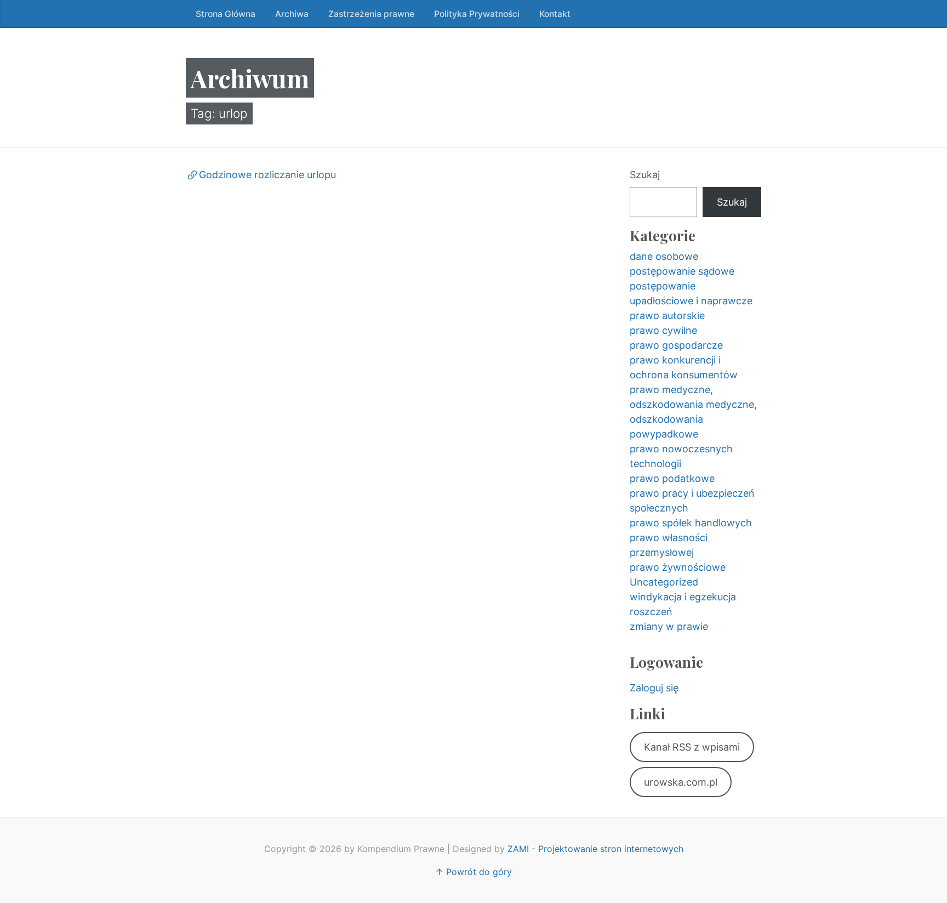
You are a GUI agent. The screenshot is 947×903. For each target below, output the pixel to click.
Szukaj (645, 174)
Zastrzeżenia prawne (371, 14)
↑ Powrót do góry (473, 871)
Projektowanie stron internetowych (610, 848)
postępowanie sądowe (682, 271)
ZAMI (518, 848)
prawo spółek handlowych (691, 523)
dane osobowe (664, 256)
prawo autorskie (667, 315)
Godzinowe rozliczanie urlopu (267, 174)
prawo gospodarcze (676, 345)
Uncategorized (664, 582)
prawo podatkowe (672, 478)
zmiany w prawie (669, 626)
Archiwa (292, 14)
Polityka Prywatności (477, 14)
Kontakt (555, 14)
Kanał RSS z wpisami (692, 747)
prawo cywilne (663, 330)
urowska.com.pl (680, 782)
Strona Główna (225, 14)
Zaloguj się (654, 688)
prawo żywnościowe (678, 567)
